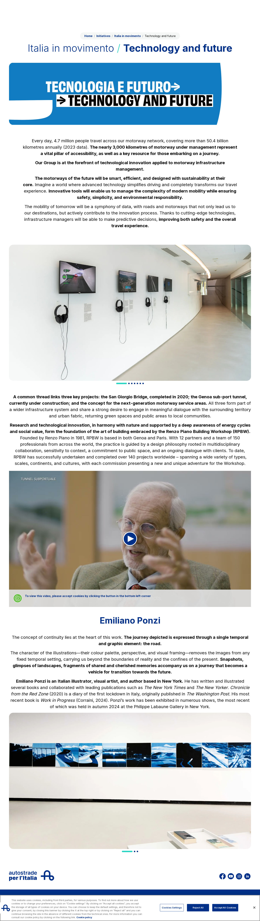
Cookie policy (84, 917)
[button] (121, 383)
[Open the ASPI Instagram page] (239, 875)
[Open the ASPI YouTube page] (231, 875)
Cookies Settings (172, 907)
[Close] (254, 907)
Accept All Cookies (225, 907)
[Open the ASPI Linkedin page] (247, 875)
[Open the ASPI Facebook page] (222, 875)
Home (88, 36)
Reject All (198, 907)
